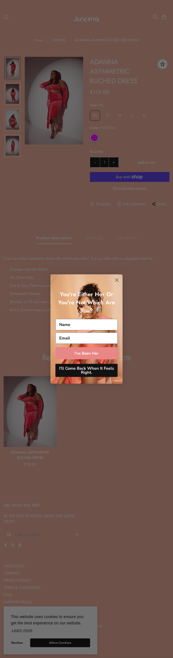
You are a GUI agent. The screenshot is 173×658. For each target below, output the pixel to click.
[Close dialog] (117, 280)
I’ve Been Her (86, 353)
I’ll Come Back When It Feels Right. (86, 370)
